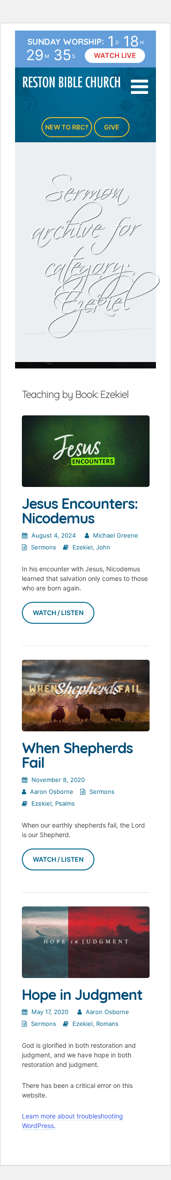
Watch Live (115, 56)
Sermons (43, 547)
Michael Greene (115, 535)
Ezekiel (83, 547)
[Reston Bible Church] (71, 81)
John (103, 547)
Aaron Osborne (51, 791)
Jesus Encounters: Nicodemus (80, 510)
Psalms (65, 803)
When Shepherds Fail (77, 755)
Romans (107, 1023)
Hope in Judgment (82, 994)
